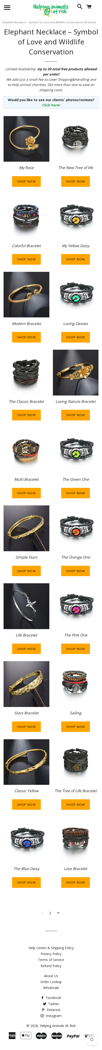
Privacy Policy (51, 953)
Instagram (53, 1015)
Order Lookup (51, 981)
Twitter (53, 1004)
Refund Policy (51, 966)
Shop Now (26, 181)
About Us (51, 976)
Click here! (51, 105)
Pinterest (53, 1010)
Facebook (53, 997)
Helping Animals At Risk (58, 1025)
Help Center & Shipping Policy (51, 948)
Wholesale (51, 987)
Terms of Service (51, 959)
